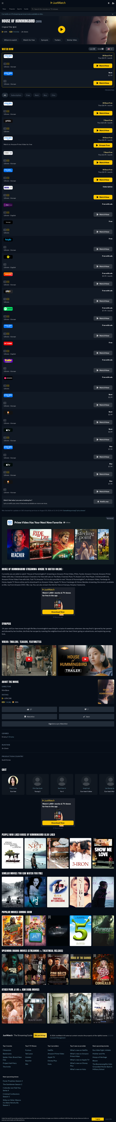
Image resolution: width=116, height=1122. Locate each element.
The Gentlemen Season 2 (12, 1084)
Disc (53, 95)
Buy (45, 95)
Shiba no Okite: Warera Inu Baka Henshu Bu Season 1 (12, 1102)
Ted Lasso (29, 1054)
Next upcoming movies (101, 1046)
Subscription (16, 95)
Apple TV (51, 1057)
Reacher (28, 1061)
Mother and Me (99, 1054)
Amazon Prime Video (56, 1054)
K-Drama (10, 737)
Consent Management (57, 1038)
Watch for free (29, 40)
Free (28, 95)
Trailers (58, 40)
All (5, 95)
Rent (37, 95)
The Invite (7, 1067)
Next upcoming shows (10, 1077)
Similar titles (72, 40)
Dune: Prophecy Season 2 (13, 1081)
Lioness (28, 1057)
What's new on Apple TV (79, 1060)
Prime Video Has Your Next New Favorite (38, 522)
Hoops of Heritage (100, 1057)
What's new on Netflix (79, 1050)
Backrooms (7, 1054)
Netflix (50, 1050)
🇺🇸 (109, 49)
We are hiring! (40, 1035)
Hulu (50, 1064)
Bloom (95, 1061)
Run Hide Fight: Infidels (102, 1050)
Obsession (7, 1050)
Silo (26, 1064)
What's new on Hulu (78, 1069)
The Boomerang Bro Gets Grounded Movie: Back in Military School (102, 1066)
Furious (28, 1050)
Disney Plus (52, 1061)
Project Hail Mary (10, 1063)
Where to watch (10, 40)
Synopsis (44, 40)
